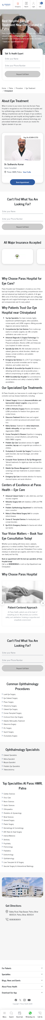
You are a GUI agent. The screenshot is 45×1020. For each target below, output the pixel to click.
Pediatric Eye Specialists (12, 766)
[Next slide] (43, 603)
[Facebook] (16, 1000)
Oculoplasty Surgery (10, 735)
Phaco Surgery (9, 702)
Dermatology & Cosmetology (14, 828)
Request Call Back (22, 74)
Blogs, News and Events (11, 980)
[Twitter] (20, 1000)
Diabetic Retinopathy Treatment (14, 720)
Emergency (18, 6)
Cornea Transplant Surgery (13, 713)
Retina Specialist (9, 759)
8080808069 (15, 919)
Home (4, 88)
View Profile (27, 172)
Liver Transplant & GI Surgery (14, 862)
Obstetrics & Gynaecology (13, 813)
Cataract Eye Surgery (11, 709)
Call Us (40, 1016)
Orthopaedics (8, 809)
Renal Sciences (9, 816)
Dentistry (7, 839)
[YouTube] (29, 1000)
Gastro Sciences (9, 805)
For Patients (6, 968)
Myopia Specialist (9, 762)
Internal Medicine (9, 835)
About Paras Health (9, 986)
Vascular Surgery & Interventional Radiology (18, 866)
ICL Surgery (8, 728)
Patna (11, 88)
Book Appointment (22, 182)
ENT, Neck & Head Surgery (13, 831)
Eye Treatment (30, 88)
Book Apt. (19, 1016)
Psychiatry (7, 843)
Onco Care (7, 797)
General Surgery (9, 820)
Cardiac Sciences (9, 793)
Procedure (19, 88)
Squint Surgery (9, 731)
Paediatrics (7, 850)
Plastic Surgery (9, 824)
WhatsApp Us (30, 1016)
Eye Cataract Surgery (11, 698)
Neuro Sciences (9, 801)
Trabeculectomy (9, 769)
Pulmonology (8, 846)
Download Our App (9, 992)
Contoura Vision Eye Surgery (13, 717)
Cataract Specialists (10, 755)
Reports (26, 6)
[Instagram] (24, 1000)
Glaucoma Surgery (10, 724)
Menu (4, 1016)
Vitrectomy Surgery (10, 705)
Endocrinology (8, 854)
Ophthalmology (9, 858)
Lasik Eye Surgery (10, 694)
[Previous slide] (2, 603)
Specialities (6, 974)
